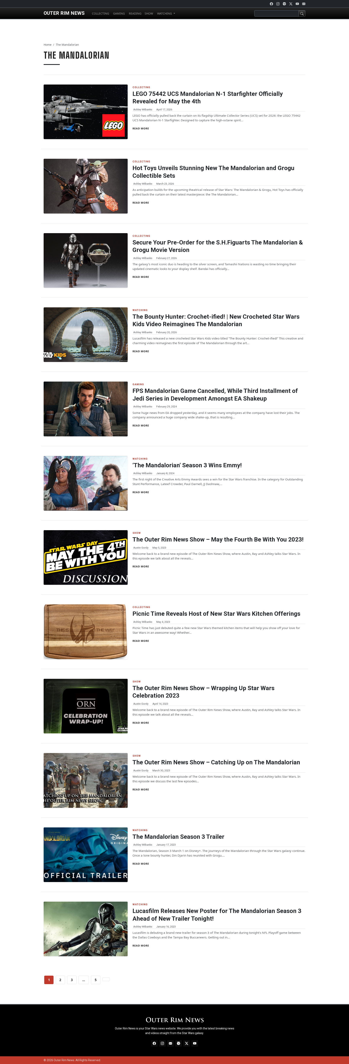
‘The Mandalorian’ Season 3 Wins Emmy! (187, 465)
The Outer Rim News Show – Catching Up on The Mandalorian (216, 762)
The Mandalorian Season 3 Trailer (178, 836)
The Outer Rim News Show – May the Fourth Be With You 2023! (218, 539)
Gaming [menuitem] (118, 13)
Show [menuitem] (149, 13)
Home (48, 45)
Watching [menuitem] (164, 13)
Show (136, 533)
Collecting (141, 87)
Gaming (138, 384)
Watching (140, 310)
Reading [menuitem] (134, 13)
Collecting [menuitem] (100, 13)
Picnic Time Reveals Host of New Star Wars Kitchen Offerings (216, 613)
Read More (140, 128)
